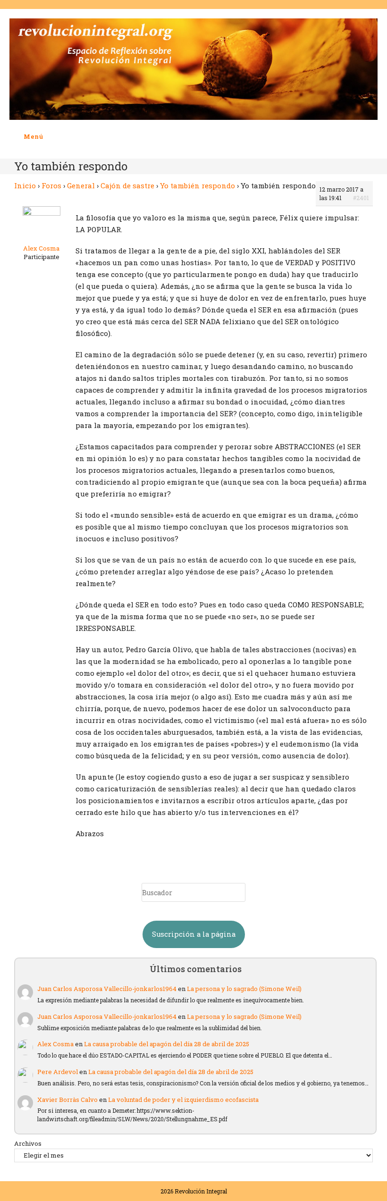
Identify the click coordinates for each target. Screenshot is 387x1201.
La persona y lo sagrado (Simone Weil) (244, 988)
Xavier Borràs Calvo (67, 1099)
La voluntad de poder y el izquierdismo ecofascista (183, 1099)
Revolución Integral (201, 1191)
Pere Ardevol (57, 1071)
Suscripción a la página (194, 934)
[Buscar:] (50, 136)
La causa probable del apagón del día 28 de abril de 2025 (166, 1044)
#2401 (361, 198)
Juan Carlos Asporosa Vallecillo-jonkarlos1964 (107, 988)
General (81, 185)
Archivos (28, 1143)
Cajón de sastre (127, 185)
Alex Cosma (55, 1044)
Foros (51, 185)
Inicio (25, 185)
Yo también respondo (197, 185)
